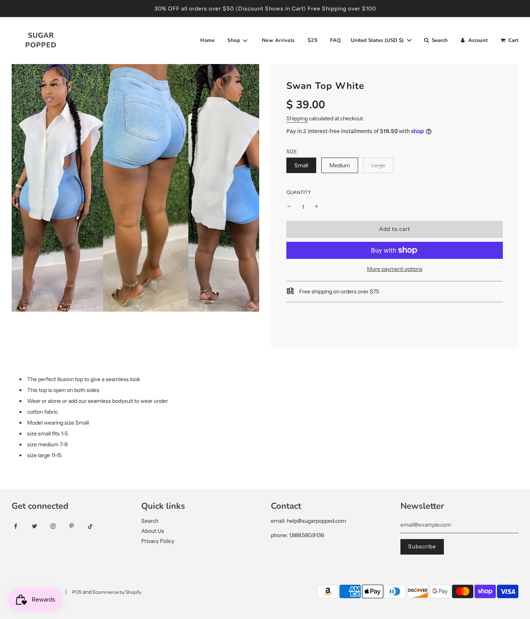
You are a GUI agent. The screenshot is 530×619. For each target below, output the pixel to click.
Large (378, 165)
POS (76, 592)
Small (301, 165)
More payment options (395, 268)
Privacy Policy (157, 541)
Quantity (298, 192)
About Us (152, 530)
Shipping (297, 118)
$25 (313, 40)
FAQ (335, 40)
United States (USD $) (378, 40)
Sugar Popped (41, 40)
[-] (289, 207)
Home (207, 40)
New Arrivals (278, 40)
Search (149, 520)
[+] (316, 207)
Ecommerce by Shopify (117, 592)
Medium (339, 165)
